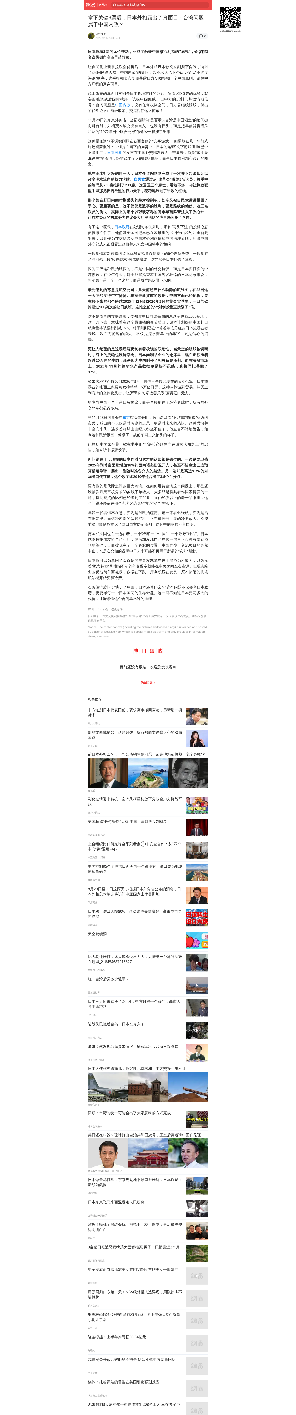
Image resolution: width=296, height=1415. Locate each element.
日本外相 (114, 152)
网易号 (103, 5)
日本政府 (122, 226)
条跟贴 (147, 682)
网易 (90, 5)
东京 (126, 417)
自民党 (139, 179)
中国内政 (123, 104)
